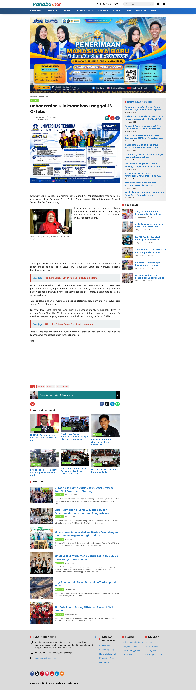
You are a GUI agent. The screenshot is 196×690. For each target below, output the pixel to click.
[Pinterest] (42, 673)
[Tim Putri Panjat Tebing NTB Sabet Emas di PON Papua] (41, 613)
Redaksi (148, 642)
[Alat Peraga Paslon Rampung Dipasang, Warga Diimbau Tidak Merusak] (75, 422)
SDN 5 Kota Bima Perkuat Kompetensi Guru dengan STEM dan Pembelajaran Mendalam (143, 136)
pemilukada (63, 386)
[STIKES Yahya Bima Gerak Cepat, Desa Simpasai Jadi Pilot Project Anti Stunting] (41, 495)
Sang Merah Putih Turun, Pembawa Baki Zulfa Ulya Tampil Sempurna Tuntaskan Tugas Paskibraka (149, 212)
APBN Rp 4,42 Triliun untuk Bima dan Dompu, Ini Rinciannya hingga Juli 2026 (150, 251)
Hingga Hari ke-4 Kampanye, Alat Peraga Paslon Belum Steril (44, 472)
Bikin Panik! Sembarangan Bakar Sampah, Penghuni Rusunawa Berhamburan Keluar (140, 184)
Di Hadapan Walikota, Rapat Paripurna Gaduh (105, 470)
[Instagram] (47, 673)
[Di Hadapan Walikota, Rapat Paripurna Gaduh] (105, 458)
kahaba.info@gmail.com (45, 658)
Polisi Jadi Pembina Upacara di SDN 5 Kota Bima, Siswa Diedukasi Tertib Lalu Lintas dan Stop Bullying (143, 127)
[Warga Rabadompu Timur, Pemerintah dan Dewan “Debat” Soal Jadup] (75, 457)
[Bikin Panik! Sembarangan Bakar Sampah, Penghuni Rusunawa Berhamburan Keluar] (127, 265)
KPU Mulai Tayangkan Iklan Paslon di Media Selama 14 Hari (43, 438)
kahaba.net (40, 117)
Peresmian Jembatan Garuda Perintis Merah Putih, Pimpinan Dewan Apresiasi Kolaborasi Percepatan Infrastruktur (144, 108)
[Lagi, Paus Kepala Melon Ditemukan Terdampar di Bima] (41, 588)
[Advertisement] (61, 187)
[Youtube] (52, 673)
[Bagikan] (117, 118)
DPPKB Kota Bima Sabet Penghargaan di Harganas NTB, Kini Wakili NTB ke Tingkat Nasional (150, 276)
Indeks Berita (128, 654)
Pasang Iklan (151, 650)
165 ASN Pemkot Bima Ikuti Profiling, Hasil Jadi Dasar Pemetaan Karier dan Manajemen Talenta (148, 238)
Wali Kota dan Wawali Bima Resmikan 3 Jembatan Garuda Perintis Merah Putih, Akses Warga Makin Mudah (144, 117)
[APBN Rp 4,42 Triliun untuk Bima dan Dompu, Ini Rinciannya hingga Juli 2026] (127, 252)
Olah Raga (104, 662)
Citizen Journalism (153, 654)
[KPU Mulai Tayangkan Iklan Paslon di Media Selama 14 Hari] (44, 423)
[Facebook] (102, 404)
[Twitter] (107, 404)
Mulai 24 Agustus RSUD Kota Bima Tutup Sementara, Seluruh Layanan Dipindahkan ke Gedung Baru (144, 193)
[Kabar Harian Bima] (46, 4)
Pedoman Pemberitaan (132, 642)
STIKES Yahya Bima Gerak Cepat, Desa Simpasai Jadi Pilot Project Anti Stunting (84, 489)
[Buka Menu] (164, 4)
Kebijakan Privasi (130, 646)
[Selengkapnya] (95, 637)
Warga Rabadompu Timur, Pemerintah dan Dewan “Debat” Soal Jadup (74, 471)
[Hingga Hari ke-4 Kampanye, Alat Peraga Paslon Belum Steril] (44, 458)
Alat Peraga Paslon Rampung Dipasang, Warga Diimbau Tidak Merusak (74, 437)
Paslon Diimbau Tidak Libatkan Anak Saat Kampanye (102, 442)
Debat (41, 386)
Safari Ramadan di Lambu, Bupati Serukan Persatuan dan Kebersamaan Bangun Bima (82, 511)
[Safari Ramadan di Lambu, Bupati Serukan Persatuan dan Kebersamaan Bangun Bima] (41, 516)
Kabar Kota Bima (106, 649)
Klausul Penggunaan (131, 650)
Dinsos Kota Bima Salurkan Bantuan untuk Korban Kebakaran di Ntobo (142, 146)
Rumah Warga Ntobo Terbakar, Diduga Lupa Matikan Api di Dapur (144, 155)
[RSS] (62, 673)
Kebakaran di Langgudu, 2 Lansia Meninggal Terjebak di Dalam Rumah (142, 165)
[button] (151, 4)
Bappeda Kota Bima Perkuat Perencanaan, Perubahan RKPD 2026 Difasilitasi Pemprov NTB (142, 174)
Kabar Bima (35, 101)
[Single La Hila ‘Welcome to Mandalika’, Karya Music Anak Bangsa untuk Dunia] (41, 563)
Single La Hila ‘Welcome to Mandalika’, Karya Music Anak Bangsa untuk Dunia (86, 557)
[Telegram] (112, 404)
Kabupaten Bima (106, 658)
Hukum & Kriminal (107, 654)
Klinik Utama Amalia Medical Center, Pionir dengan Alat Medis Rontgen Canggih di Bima (86, 533)
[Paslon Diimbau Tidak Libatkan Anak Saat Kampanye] (105, 425)
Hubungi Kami (151, 646)
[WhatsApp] (117, 404)
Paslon (51, 386)
